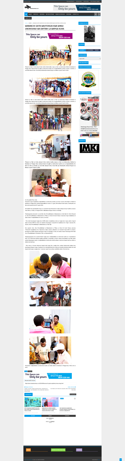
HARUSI (28, 450)
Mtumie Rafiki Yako (29, 380)
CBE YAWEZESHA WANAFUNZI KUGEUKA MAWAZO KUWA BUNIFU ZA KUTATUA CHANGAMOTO (67, 409)
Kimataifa (35, 14)
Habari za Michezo (60, 14)
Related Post (28, 394)
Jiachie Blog (86, 1)
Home (26, 23)
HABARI (30, 23)
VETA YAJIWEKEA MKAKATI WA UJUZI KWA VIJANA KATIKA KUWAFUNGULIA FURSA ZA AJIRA (31, 409)
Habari (30, 14)
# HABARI (30, 371)
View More (73, 394)
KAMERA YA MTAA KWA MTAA (58, 450)
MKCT (99, 459)
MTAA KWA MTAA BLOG (28, 459)
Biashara (42, 14)
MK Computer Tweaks (95, 1)
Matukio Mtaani (50, 14)
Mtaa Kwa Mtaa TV (70, 1)
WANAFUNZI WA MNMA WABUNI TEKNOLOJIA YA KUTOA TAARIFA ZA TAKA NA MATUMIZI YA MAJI (49, 409)
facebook (67, 415)
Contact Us (76, 14)
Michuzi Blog (79, 1)
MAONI (97, 50)
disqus (50, 415)
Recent (82, 50)
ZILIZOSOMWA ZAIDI (89, 50)
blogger (33, 415)
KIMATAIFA (79, 450)
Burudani (68, 14)
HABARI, (39, 31)
